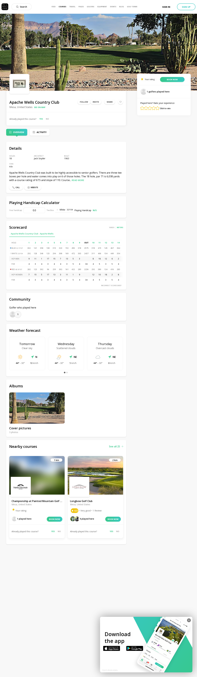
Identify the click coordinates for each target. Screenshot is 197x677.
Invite (96, 102)
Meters (120, 227)
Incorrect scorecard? (111, 285)
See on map (39, 107)
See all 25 (114, 446)
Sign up (186, 6)
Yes (41, 119)
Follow (84, 102)
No (47, 119)
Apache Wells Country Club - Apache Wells (32, 233)
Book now (54, 519)
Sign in (166, 6)
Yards (111, 227)
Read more (78, 180)
